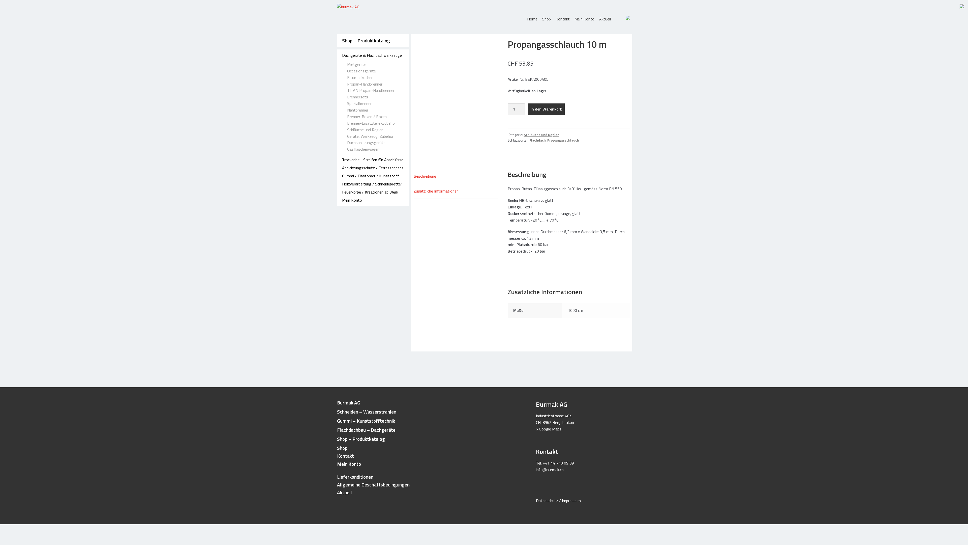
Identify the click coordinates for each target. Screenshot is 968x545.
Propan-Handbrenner (364, 84)
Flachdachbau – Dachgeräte (366, 429)
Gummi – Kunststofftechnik (366, 420)
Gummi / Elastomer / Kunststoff (370, 176)
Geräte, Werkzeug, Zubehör (370, 136)
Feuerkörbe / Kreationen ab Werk (370, 192)
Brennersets (357, 97)
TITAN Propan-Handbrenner (371, 90)
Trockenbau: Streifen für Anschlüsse (372, 160)
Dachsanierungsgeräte (366, 143)
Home (532, 19)
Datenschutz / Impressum (558, 501)
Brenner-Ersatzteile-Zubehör (371, 123)
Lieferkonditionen (355, 476)
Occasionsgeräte (361, 71)
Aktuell (605, 19)
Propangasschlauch (563, 140)
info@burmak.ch (550, 470)
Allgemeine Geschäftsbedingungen (373, 484)
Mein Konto (584, 19)
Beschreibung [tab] (425, 176)
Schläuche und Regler (365, 130)
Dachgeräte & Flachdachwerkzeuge (372, 55)
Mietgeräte (356, 64)
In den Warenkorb (546, 109)
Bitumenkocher (360, 77)
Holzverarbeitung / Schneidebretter (372, 184)
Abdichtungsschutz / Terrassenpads (373, 168)
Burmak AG (348, 402)
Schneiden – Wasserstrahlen (366, 411)
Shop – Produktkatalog (366, 40)
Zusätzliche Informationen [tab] (436, 191)
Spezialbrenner (359, 103)
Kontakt (563, 19)
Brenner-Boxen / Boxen (367, 117)
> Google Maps (548, 429)
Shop (546, 19)
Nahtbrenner (357, 110)
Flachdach (537, 140)
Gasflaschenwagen (363, 149)
